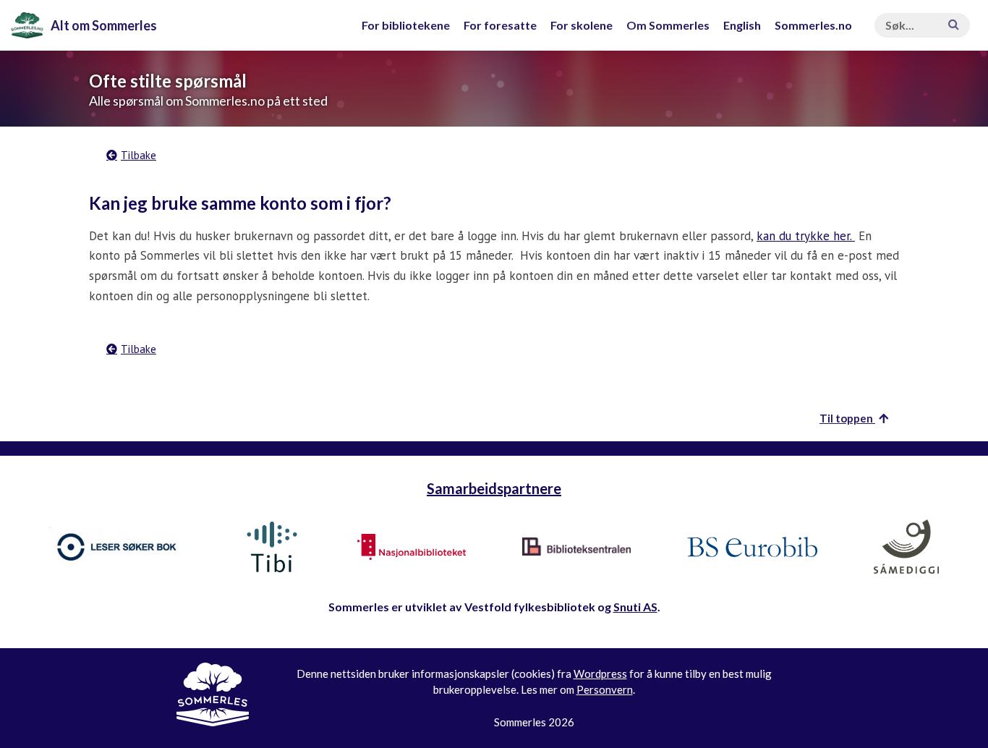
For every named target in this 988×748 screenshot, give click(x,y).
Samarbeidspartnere (494, 488)
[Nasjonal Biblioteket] (411, 547)
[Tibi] (272, 547)
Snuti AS (635, 606)
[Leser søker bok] (118, 546)
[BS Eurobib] (752, 547)
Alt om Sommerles (104, 25)
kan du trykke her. (806, 236)
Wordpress (600, 673)
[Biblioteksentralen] (576, 547)
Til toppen (847, 418)
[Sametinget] (906, 547)
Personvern (604, 689)
